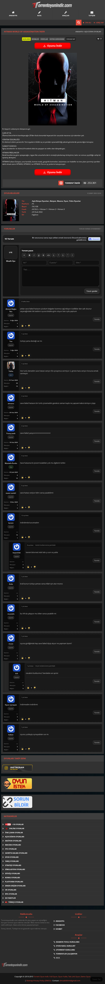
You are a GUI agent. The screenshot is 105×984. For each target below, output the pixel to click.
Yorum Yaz (96, 979)
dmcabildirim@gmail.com (70, 980)
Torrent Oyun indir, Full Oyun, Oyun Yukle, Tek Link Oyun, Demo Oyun (62, 976)
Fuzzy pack (10, 433)
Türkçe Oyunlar (15, 902)
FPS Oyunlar (11, 849)
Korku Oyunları (12, 877)
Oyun (66, 201)
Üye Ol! (88, 23)
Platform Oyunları (14, 882)
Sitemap (29, 980)
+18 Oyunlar (14, 824)
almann (11, 403)
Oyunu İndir (54, 45)
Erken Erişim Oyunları (15, 886)
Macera (60, 201)
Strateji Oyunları (13, 865)
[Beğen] (22, 325)
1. (63, 255)
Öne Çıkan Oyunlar (14, 832)
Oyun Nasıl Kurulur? (65, 946)
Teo (10, 341)
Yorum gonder (91, 291)
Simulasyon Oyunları (15, 869)
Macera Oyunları (13, 845)
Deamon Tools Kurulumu (67, 942)
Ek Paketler (10, 898)
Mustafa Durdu (11, 463)
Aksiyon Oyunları (13, 841)
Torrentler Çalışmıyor (66, 954)
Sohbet (58, 929)
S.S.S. (57, 958)
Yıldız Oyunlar (75, 201)
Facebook (60, 925)
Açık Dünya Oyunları (40, 201)
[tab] (26, 39)
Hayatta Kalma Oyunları (16, 853)
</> (48, 255)
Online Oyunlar (16, 828)
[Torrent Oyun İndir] (14, 966)
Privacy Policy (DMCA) (42, 980)
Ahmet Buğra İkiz (11, 310)
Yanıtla (97, 319)
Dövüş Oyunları (12, 873)
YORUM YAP (70, 39)
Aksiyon (53, 201)
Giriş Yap (100, 23)
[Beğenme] (28, 325)
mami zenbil (11, 493)
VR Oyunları (10, 890)
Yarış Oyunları (12, 861)
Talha (11, 371)
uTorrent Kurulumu (65, 950)
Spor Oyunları (12, 857)
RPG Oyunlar (11, 894)
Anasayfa (59, 921)
